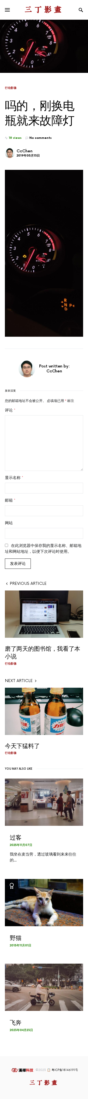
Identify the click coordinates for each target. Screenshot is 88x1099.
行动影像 (11, 88)
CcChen (25, 151)
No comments (40, 138)
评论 (10, 410)
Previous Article (28, 583)
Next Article (19, 680)
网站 (9, 523)
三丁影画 (44, 9)
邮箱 (10, 500)
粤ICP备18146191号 (65, 1070)
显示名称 (14, 477)
